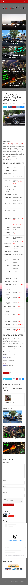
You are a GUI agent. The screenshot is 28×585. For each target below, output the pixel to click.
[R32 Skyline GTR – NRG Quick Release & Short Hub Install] (14, 431)
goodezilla (11, 555)
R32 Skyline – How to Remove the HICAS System (13, 454)
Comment (6, 462)
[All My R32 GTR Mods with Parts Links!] (12, 416)
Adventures (14, 22)
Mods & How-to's (14, 66)
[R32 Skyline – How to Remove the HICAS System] (14, 447)
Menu (7, 1)
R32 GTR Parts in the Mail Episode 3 (12, 384)
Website (5, 492)
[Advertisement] (14, 134)
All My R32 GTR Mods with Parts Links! (11, 423)
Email (5, 486)
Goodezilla (5, 103)
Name (5, 480)
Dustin (6, 555)
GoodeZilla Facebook (8, 158)
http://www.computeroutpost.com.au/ (14, 143)
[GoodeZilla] (14, 8)
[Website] (13, 402)
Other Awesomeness (8, 375)
